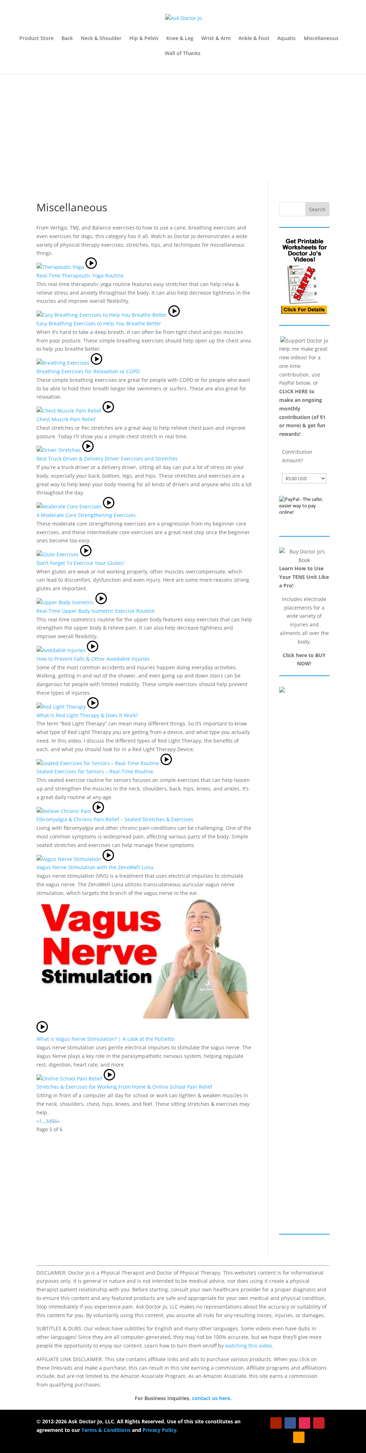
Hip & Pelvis (143, 38)
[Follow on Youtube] (276, 1423)
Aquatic (286, 38)
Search (317, 209)
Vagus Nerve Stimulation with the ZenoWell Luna (94, 867)
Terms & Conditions (105, 1430)
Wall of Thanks (183, 53)
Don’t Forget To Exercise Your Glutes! (80, 563)
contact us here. (212, 1398)
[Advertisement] (183, 128)
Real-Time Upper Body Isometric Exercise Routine (95, 610)
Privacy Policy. (160, 1430)
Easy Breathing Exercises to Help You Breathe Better (98, 323)
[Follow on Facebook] (290, 1423)
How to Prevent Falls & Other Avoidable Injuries (93, 658)
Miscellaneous (321, 38)
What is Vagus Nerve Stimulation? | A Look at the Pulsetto (105, 1038)
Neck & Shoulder (101, 38)
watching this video (248, 1345)
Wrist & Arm (216, 38)
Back (67, 38)
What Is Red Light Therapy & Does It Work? (87, 715)
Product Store (36, 38)
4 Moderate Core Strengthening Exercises (86, 515)
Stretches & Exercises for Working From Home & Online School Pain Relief (124, 1086)
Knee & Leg (179, 38)
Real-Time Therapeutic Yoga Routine (80, 275)
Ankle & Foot (253, 38)
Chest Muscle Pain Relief (65, 419)
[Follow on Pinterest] (319, 1423)
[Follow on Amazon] (299, 1437)
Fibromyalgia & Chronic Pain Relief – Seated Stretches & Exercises (114, 819)
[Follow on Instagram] (304, 1423)
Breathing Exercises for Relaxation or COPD (88, 371)
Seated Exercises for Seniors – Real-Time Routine (94, 771)
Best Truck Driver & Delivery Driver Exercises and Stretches (107, 458)
